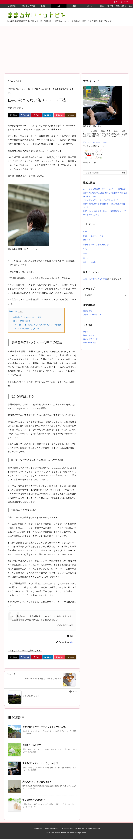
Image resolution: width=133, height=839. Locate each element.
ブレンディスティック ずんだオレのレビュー (102, 200)
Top (11, 81)
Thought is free (81, 833)
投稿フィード (88, 335)
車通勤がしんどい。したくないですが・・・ (43, 763)
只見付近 (86, 240)
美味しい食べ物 (89, 262)
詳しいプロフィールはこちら (95, 142)
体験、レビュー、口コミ (93, 236)
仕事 (19, 81)
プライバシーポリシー (92, 314)
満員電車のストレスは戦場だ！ (37, 781)
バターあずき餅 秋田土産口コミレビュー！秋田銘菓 (104, 189)
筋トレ (86, 258)
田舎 (85, 253)
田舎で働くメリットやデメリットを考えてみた (44, 726)
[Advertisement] (66, 46)
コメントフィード (90, 339)
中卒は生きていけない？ (33, 800)
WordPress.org (89, 342)
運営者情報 (87, 311)
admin (72, 642)
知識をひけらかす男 (31, 745)
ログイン (86, 332)
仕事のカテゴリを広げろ (27, 328)
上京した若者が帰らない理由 (95, 279)
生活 (85, 249)
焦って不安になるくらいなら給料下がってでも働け (38, 325)
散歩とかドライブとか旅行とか (96, 244)
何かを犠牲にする (21, 321)
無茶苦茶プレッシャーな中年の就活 (26, 317)
